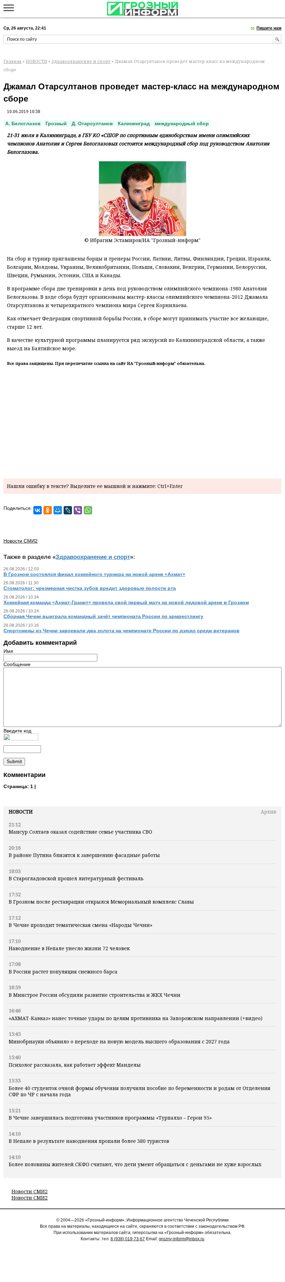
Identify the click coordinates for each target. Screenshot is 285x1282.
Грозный (56, 123)
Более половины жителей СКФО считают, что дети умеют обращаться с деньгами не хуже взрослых (135, 1164)
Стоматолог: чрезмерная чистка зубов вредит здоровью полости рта (89, 588)
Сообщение (17, 664)
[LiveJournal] (68, 510)
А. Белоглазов (23, 123)
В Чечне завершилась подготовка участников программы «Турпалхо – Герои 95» (110, 1117)
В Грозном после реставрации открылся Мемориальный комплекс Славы (101, 901)
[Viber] (78, 510)
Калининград (134, 123)
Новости (21, 811)
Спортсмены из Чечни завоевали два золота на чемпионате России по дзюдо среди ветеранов (121, 630)
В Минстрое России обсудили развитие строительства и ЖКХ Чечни (94, 995)
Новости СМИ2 (29, 1191)
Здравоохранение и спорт (81, 61)
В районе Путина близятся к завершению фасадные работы (84, 855)
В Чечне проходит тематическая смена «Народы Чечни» (80, 925)
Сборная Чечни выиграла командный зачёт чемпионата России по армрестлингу (103, 616)
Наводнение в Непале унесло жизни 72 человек (69, 948)
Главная (12, 61)
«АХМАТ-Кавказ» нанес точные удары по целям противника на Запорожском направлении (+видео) (135, 1018)
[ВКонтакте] (37, 510)
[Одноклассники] (47, 510)
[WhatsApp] (88, 510)
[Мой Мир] (58, 510)
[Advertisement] (142, 421)
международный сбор (182, 123)
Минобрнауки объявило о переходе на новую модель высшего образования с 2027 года (119, 1041)
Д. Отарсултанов (92, 123)
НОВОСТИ (36, 61)
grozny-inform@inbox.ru (181, 1238)
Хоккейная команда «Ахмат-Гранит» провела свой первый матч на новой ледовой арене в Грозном (126, 602)
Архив (268, 811)
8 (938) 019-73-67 (128, 1238)
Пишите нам (269, 28)
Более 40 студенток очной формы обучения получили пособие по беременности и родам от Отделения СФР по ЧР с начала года (139, 1091)
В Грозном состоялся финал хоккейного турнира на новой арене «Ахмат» (94, 574)
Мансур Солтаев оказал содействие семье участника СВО (80, 831)
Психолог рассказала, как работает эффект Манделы (75, 1064)
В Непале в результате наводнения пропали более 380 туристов (89, 1141)
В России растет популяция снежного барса (63, 971)
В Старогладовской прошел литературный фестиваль (76, 878)
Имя (8, 651)
